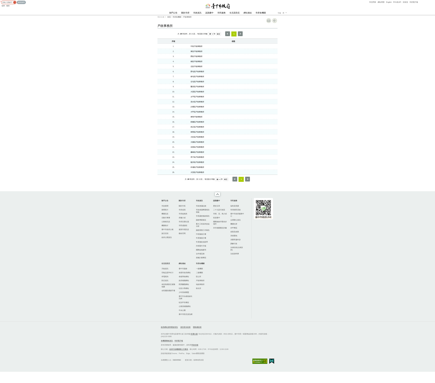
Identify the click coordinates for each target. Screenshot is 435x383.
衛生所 (198, 288)
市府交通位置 (184, 222)
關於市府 (185, 13)
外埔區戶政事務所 (197, 167)
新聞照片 (165, 210)
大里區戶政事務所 (197, 92)
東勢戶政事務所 (196, 117)
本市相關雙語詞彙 (220, 228)
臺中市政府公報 (167, 229)
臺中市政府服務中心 (237, 215)
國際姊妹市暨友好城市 (220, 223)
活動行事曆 (166, 218)
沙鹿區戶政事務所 (197, 107)
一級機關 (199, 269)
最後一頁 (240, 33)
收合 (217, 194)
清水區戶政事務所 (197, 102)
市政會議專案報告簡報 (203, 211)
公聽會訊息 (166, 222)
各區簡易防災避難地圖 (168, 285)
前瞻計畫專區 (201, 258)
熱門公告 (173, 13)
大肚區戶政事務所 (197, 137)
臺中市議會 (183, 269)
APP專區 (233, 228)
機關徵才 (165, 225)
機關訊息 (165, 214)
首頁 (169, 17)
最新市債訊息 (184, 229)
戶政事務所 (187, 17)
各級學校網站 (184, 276)
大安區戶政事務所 (197, 172)
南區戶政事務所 (196, 61)
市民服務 (221, 13)
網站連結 (248, 13)
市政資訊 (197, 13)
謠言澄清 (165, 233)
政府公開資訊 (167, 237)
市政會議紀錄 (201, 206)
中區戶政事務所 (196, 46)
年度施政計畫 (201, 238)
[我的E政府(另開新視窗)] (271, 361)
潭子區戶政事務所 (197, 157)
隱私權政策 (197, 327)
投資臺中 (216, 218)
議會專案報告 (201, 220)
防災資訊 (165, 280)
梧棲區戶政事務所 (197, 122)
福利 (3, 6)
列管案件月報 (201, 246)
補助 (8, 6)
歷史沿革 (216, 206)
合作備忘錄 (200, 254)
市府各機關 (261, 13)
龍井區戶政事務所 (197, 162)
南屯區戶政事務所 (197, 76)
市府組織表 (183, 214)
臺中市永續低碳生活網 (185, 297)
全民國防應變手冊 (168, 291)
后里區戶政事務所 (197, 147)
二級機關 (199, 273)
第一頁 (227, 33)
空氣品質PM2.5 (167, 273)
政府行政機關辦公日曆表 (178, 349)
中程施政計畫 (201, 234)
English (389, 2)
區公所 (198, 276)
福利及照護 (234, 206)
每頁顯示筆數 (202, 34)
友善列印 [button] (268, 20)
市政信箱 (194, 345)
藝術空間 (182, 233)
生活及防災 (235, 13)
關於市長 (182, 206)
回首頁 (405, 2)
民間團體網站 (184, 284)
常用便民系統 (235, 210)
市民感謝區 (183, 225)
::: (0, 1)
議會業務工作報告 (203, 230)
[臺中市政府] (217, 6)
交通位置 (194, 334)
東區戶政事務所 (196, 51)
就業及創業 (234, 232)
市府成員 (182, 210)
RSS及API (397, 2)
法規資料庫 (234, 254)
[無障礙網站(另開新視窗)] (259, 361)
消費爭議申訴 (235, 240)
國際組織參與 (201, 250)
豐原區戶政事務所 (197, 87)
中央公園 (182, 310)
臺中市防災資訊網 (185, 314)
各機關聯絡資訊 (167, 341)
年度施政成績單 (202, 242)
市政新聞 (165, 206)
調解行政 (233, 244)
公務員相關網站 (185, 306)
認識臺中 (209, 13)
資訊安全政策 (185, 327)
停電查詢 (165, 276)
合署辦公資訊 (235, 220)
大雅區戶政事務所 (197, 142)
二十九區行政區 (219, 210)
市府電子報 (414, 2)
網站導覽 (381, 2)
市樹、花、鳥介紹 (220, 214)
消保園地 (233, 236)
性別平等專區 (184, 302)
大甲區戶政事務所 (197, 112)
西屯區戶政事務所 (197, 71)
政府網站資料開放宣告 (169, 327)
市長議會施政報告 (203, 216)
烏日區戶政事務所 (197, 127)
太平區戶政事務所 (197, 97)
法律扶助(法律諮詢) (236, 248)
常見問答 (372, 2)
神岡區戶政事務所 (197, 132)
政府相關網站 (184, 280)
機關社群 (233, 224)
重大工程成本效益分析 (203, 225)
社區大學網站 (184, 288)
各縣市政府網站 (185, 273)
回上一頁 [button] (274, 20)
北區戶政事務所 (196, 66)
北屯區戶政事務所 (197, 82)
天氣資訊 (165, 269)
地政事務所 (200, 284)
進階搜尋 (21, 2)
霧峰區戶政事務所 (197, 152)
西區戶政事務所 (196, 56)
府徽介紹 (182, 218)
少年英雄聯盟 (184, 292)
